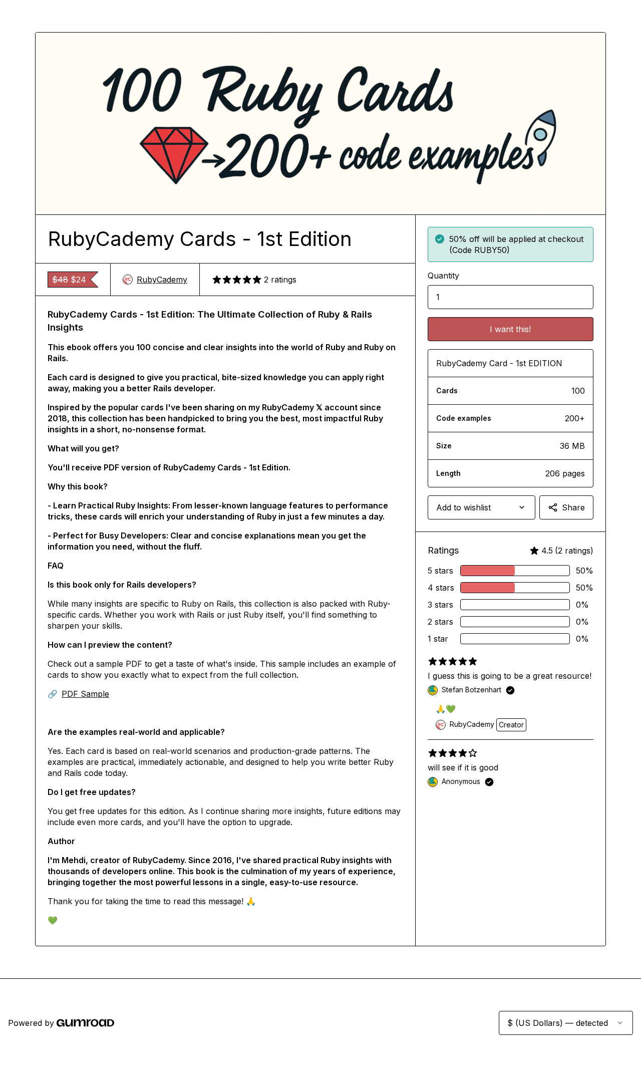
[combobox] (481, 507)
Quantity (443, 276)
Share (573, 507)
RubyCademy (162, 280)
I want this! (510, 329)
